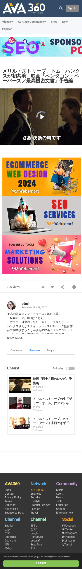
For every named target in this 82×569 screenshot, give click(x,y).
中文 (7, 533)
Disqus (50, 350)
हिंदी (7, 544)
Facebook (35, 350)
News (59, 497)
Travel (34, 512)
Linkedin (70, 540)
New (65, 21)
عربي (8, 529)
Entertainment (64, 512)
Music (59, 490)
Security (35, 497)
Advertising (11, 508)
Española (36, 544)
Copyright (10, 505)
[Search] (61, 8)
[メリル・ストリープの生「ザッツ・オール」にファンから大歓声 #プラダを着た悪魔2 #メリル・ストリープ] (20, 403)
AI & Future (37, 490)
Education (62, 505)
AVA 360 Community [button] (31, 21)
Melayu (9, 548)
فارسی (34, 533)
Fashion (35, 508)
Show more (15, 338)
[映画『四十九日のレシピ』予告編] (20, 385)
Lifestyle (35, 501)
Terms (8, 501)
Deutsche (10, 540)
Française (10, 536)
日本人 (34, 525)
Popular (7, 29)
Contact (9, 493)
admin (26, 303)
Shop (54, 21)
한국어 (34, 529)
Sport (59, 493)
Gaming (61, 508)
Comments (16, 350)
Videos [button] (6, 21)
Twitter (69, 529)
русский (35, 540)
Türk (33, 548)
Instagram (71, 533)
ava (38, 407)
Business (36, 493)
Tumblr (68, 544)
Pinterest (70, 536)
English (9, 525)
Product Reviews (40, 505)
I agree (41, 563)
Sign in (72, 8)
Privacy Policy (13, 497)
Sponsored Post (14, 512)
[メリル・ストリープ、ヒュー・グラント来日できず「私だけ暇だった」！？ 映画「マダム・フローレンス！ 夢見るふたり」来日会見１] (20, 423)
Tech (59, 501)
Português (37, 536)
